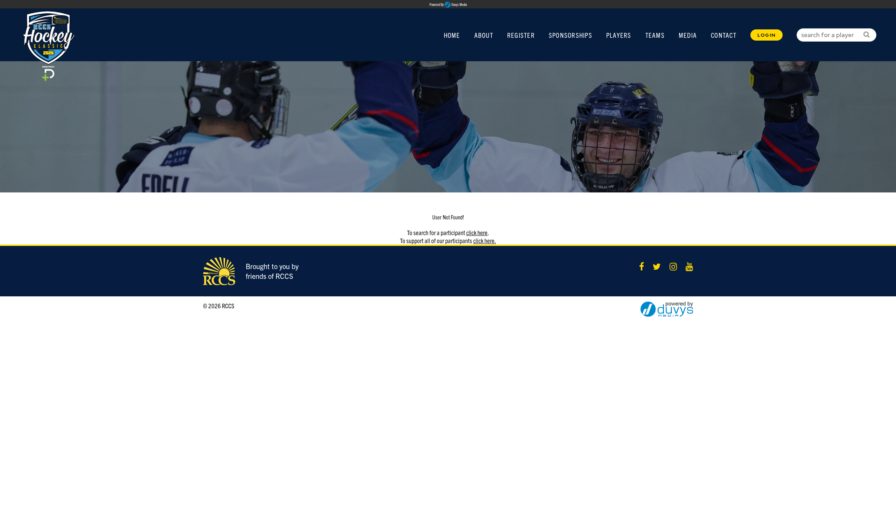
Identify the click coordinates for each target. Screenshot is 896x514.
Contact (723, 35)
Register (521, 35)
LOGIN (766, 35)
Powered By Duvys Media (448, 4)
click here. (484, 241)
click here (477, 232)
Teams (655, 35)
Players (618, 35)
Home (452, 35)
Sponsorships (570, 35)
